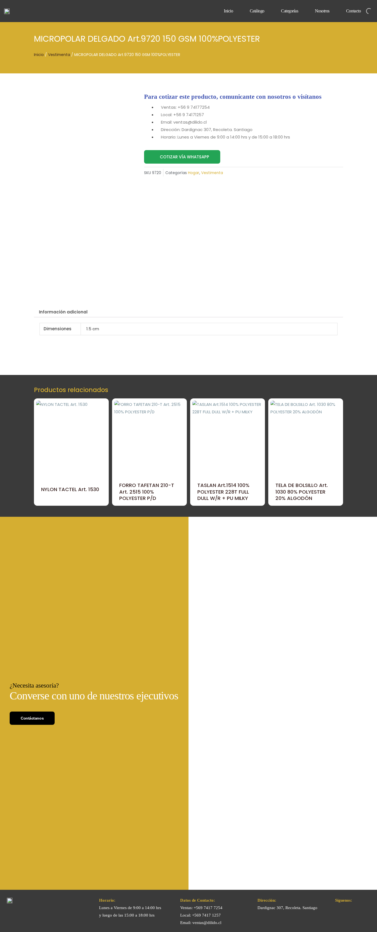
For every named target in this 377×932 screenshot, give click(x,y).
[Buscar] (364, 11)
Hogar (193, 172)
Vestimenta (59, 54)
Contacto (353, 11)
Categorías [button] (289, 11)
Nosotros (322, 11)
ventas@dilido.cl (206, 922)
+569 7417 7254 (208, 908)
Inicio (228, 11)
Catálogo (257, 11)
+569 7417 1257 (206, 915)
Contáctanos (32, 718)
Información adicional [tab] (63, 312)
